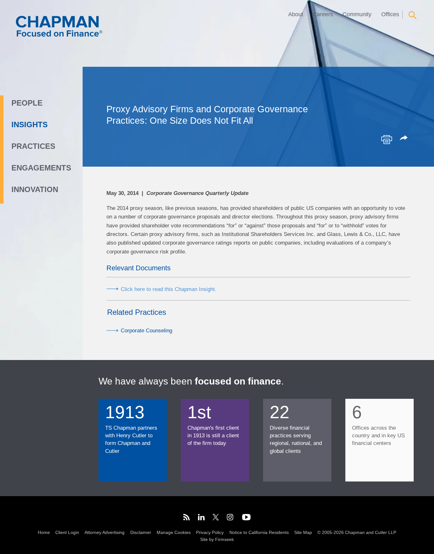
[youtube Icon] (246, 518)
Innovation (34, 189)
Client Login (67, 532)
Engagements (41, 167)
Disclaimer (140, 532)
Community (356, 14)
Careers (323, 14)
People (27, 103)
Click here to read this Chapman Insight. (168, 289)
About (295, 14)
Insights (29, 124)
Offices (390, 14)
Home (44, 532)
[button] (405, 138)
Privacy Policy (210, 532)
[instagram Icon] (230, 518)
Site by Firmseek (217, 539)
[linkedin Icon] (201, 518)
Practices (33, 146)
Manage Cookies (174, 532)
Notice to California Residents (259, 532)
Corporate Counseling (146, 330)
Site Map (303, 532)
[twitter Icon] (215, 518)
